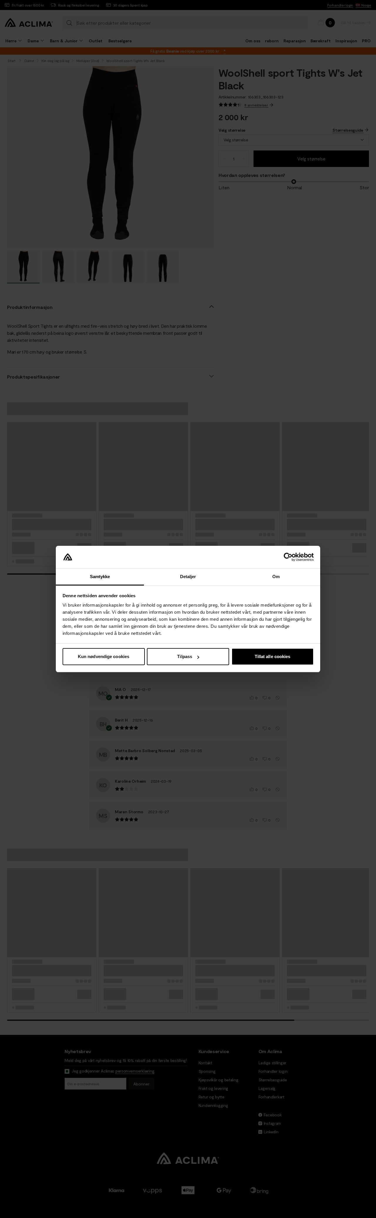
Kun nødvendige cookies (103, 656)
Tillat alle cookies (273, 656)
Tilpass (184, 656)
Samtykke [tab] (100, 576)
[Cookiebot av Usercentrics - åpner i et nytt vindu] (288, 557)
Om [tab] (276, 576)
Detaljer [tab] (188, 576)
